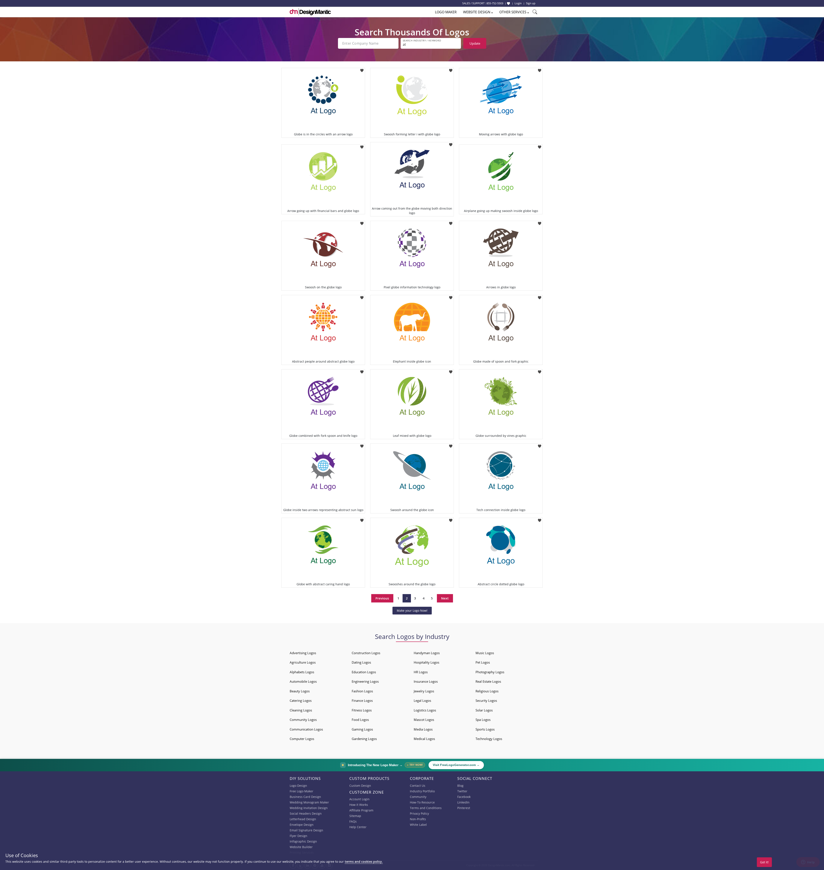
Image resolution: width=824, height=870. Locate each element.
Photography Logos (490, 672)
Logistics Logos (425, 710)
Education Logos (364, 672)
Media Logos (423, 729)
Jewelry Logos (424, 691)
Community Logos (303, 719)
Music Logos (485, 653)
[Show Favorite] (508, 3)
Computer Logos (302, 739)
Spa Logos (483, 719)
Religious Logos (487, 691)
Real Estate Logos (488, 681)
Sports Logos (485, 729)
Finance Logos (362, 700)
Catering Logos (301, 700)
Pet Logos (483, 662)
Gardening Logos (364, 739)
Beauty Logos (300, 691)
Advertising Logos (303, 653)
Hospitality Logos (426, 662)
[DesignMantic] (310, 12)
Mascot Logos (424, 719)
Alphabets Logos (302, 672)
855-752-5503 (494, 3)
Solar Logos (484, 710)
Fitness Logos (362, 710)
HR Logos (421, 672)
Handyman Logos (427, 653)
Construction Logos (366, 653)
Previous (382, 598)
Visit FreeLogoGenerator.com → (456, 765)
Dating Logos (361, 662)
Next (445, 598)
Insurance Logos (426, 681)
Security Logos (486, 700)
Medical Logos (424, 739)
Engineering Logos (365, 681)
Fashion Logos (362, 691)
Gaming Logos (362, 729)
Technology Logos (489, 739)
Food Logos (360, 719)
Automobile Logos (303, 681)
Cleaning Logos (301, 710)
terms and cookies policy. (364, 861)
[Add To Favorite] (362, 69)
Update (475, 43)
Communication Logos (306, 729)
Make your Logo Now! (412, 610)
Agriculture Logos (303, 662)
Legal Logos (422, 700)
